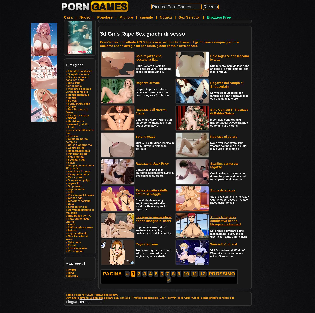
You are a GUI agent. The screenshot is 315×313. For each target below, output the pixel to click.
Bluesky (73, 275)
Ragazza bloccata (79, 150)
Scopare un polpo (79, 180)
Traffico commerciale (145, 297)
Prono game (75, 251)
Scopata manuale (79, 74)
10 (186, 273)
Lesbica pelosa (77, 248)
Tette (71, 192)
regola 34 (73, 183)
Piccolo (72, 245)
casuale (146, 17)
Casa (68, 17)
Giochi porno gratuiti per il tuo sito (213, 297)
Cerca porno (76, 177)
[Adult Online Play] (80, 37)
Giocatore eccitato (79, 201)
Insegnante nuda (78, 174)
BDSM (72, 118)
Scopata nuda (76, 159)
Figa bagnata (76, 156)
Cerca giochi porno (80, 145)
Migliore (126, 17)
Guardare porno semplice (77, 140)
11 (194, 273)
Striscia (72, 100)
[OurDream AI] (44, 120)
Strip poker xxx (77, 206)
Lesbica (73, 136)
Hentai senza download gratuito (77, 123)
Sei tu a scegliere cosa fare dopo (77, 78)
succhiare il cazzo (79, 171)
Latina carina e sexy (80, 227)
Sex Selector (189, 17)
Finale (71, 224)
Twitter (72, 270)
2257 (163, 297)
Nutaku (166, 17)
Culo (71, 204)
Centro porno (76, 148)
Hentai (72, 97)
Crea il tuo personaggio (74, 84)
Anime (72, 106)
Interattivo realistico (80, 71)
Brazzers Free (219, 17)
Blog (71, 273)
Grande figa (75, 198)
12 (203, 273)
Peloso (72, 230)
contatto (125, 297)
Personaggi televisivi (81, 195)
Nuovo (84, 17)
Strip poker (75, 186)
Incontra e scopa (78, 115)
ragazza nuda (76, 189)
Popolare (105, 17)
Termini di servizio (179, 297)
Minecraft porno (78, 153)
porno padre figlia (79, 103)
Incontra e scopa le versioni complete (79, 90)
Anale (71, 127)
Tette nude (74, 242)
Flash (71, 162)
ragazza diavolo (77, 233)
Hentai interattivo (78, 94)
